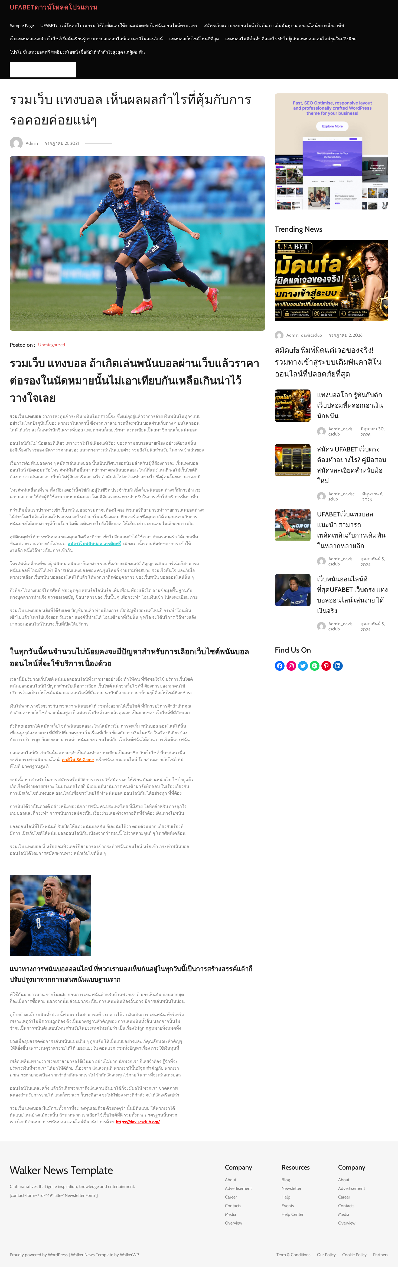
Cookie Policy (354, 1254)
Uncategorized (51, 344)
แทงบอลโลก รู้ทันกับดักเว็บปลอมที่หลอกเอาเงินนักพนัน (350, 405)
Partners (380, 1254)
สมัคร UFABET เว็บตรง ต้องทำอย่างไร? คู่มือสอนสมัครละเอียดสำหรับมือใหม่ (351, 465)
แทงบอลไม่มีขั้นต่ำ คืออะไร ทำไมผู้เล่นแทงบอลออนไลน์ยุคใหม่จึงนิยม (291, 38)
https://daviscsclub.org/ (138, 1121)
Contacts (233, 1205)
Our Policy (326, 1254)
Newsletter (291, 1188)
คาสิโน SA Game (78, 759)
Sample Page (22, 25)
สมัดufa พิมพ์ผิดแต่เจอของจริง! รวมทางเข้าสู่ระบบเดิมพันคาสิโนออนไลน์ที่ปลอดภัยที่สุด (328, 361)
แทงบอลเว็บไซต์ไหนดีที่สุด (194, 38)
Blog (286, 1179)
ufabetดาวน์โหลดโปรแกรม (54, 7)
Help (286, 1197)
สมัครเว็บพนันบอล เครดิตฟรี (94, 543)
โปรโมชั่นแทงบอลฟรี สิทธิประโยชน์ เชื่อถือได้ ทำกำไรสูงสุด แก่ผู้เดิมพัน (77, 52)
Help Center (293, 1214)
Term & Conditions (293, 1254)
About (230, 1179)
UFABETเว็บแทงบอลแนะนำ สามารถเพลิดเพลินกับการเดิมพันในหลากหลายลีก (351, 530)
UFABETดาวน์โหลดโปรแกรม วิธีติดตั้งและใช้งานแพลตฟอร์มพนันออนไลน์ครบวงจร (119, 25)
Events (288, 1205)
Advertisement (238, 1188)
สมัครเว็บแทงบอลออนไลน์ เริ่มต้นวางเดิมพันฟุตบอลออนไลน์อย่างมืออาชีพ (274, 25)
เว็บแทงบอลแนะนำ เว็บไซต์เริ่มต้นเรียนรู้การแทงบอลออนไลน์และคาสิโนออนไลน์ (86, 38)
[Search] (70, 69)
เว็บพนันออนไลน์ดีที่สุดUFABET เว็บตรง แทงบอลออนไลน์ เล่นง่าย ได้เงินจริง (352, 595)
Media (230, 1214)
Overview (233, 1223)
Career (231, 1197)
